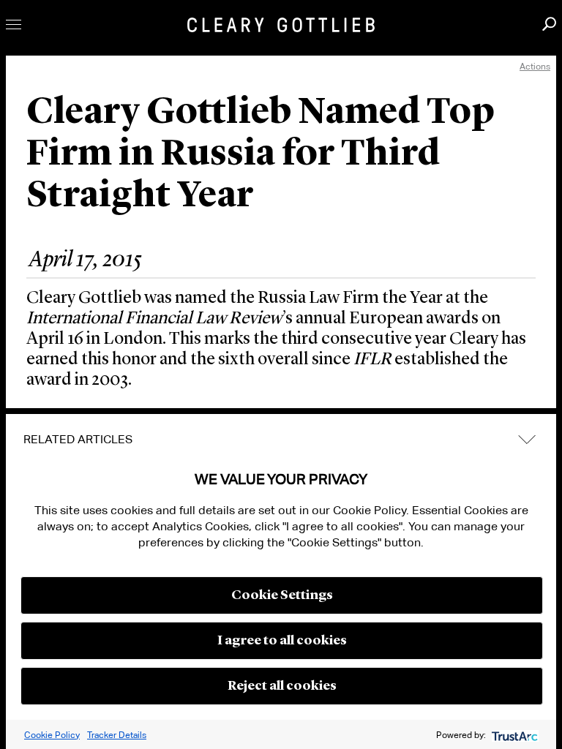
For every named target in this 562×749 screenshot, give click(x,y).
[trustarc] (513, 735)
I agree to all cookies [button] (282, 640)
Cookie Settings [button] (282, 595)
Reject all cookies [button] (282, 686)
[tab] (281, 440)
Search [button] (549, 24)
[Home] (281, 25)
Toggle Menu (13, 24)
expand (527, 440)
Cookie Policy (52, 734)
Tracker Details (116, 734)
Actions (535, 66)
